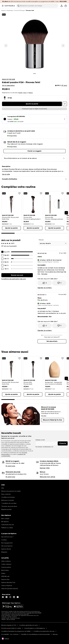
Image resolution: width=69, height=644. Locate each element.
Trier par (41, 240)
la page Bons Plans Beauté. (34, 612)
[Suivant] (63, 45)
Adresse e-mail (40, 440)
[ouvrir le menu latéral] (2, 5)
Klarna (31, 92)
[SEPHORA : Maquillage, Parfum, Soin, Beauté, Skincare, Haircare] (10, 5)
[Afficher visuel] (34, 44)
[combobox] (53, 243)
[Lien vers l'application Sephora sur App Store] (18, 606)
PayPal (20, 92)
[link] (17, 275)
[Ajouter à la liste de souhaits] (19, 193)
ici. (39, 611)
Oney (24, 92)
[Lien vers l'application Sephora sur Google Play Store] (7, 606)
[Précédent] (6, 45)
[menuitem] (62, 6)
